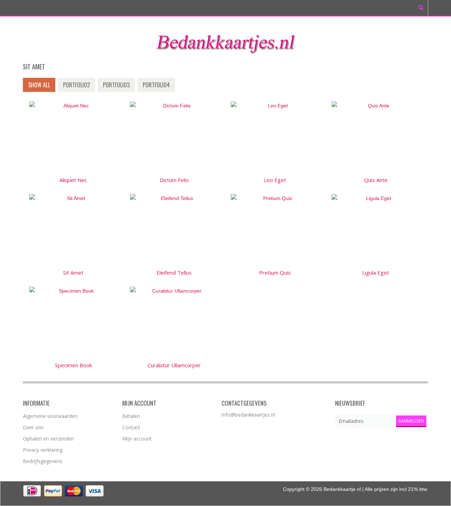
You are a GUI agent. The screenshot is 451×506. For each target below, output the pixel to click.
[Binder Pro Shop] (225, 41)
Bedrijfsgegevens (42, 461)
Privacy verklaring (42, 449)
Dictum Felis (174, 179)
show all (39, 85)
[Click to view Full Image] (73, 136)
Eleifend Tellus (174, 272)
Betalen (131, 416)
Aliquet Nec (73, 179)
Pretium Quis (275, 272)
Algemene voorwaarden (50, 416)
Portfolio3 (116, 85)
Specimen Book (73, 365)
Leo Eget (275, 179)
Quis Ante (376, 179)
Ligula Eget (375, 272)
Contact (131, 427)
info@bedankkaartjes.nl (248, 414)
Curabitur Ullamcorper (174, 365)
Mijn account (137, 438)
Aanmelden (411, 421)
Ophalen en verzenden (48, 438)
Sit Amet (73, 272)
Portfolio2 (76, 85)
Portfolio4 (156, 85)
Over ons (33, 427)
